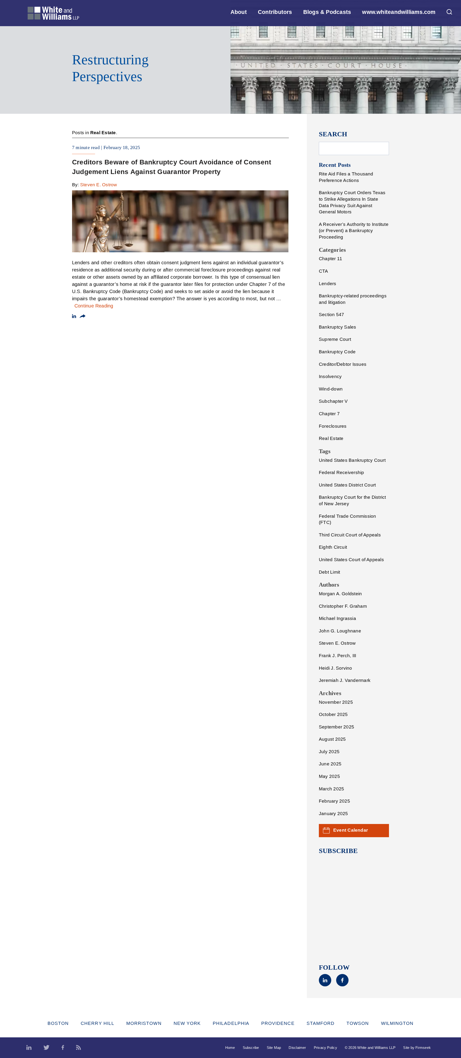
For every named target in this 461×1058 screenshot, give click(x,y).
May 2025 (329, 776)
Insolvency (330, 376)
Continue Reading (93, 305)
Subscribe (251, 1048)
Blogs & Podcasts (327, 12)
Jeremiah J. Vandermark (344, 680)
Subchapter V (333, 401)
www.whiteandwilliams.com (398, 12)
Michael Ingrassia (337, 618)
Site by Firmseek (417, 1048)
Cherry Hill (97, 1023)
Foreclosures (333, 426)
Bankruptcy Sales (337, 327)
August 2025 (332, 739)
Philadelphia (231, 1023)
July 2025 (329, 751)
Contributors (275, 12)
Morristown (144, 1023)
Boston (58, 1023)
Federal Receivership (341, 472)
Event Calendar (350, 830)
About (238, 12)
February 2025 (334, 801)
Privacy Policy (325, 1048)
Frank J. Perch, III (337, 655)
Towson (357, 1023)
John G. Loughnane (340, 630)
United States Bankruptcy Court (352, 460)
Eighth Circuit (333, 547)
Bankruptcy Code (337, 351)
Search (333, 134)
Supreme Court (335, 339)
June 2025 (330, 763)
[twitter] (46, 1047)
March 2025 (331, 788)
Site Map (274, 1048)
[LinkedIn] (325, 984)
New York (187, 1023)
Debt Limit (329, 572)
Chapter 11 (330, 258)
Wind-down (331, 388)
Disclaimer (297, 1048)
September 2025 (336, 726)
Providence (278, 1023)
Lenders (327, 283)
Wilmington (397, 1023)
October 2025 (333, 714)
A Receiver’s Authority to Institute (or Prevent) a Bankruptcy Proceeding (353, 231)
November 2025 (336, 702)
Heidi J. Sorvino (335, 668)
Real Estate (331, 438)
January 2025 (333, 813)
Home (230, 1048)
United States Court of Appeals (351, 559)
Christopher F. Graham (343, 606)
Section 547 (331, 314)
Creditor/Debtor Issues (342, 364)
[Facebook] (342, 984)
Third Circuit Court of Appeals (350, 534)
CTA (323, 271)
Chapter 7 (329, 413)
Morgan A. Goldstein (340, 593)
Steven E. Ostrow (98, 184)
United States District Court (347, 484)
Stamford (321, 1023)
